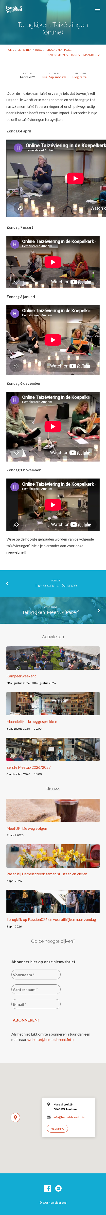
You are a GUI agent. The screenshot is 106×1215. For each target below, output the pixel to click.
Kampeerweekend (21, 676)
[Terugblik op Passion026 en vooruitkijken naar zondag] (53, 910)
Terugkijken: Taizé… (58, 49)
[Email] (58, 1188)
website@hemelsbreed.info (50, 1039)
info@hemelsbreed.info (69, 1117)
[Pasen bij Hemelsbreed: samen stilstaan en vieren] (53, 864)
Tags (74, 54)
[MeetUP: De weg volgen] (53, 819)
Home (10, 49)
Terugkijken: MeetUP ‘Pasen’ (50, 612)
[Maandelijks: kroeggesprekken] (53, 712)
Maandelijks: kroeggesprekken (31, 721)
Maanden (90, 54)
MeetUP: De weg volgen (26, 828)
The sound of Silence (55, 585)
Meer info (57, 1128)
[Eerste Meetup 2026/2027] (53, 758)
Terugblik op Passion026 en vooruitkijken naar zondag (51, 919)
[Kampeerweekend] (53, 667)
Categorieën (56, 54)
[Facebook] (47, 1188)
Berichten (25, 49)
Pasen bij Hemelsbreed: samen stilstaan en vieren (46, 874)
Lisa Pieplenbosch (54, 77)
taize (83, 77)
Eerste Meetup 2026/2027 (28, 767)
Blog (38, 49)
